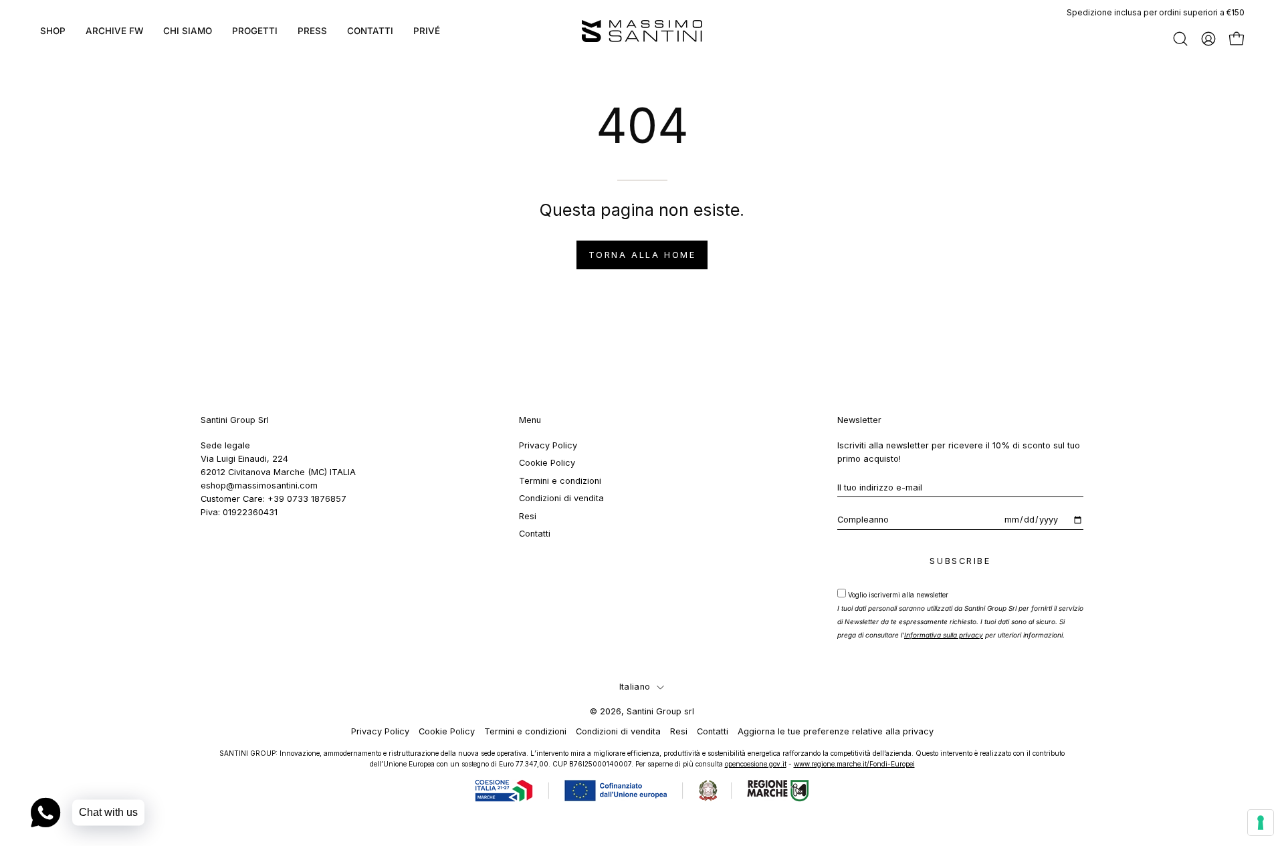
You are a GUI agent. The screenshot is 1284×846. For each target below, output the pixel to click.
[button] (255, 31)
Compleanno (863, 520)
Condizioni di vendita (561, 498)
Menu (530, 420)
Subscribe (960, 561)
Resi (527, 516)
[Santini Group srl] (642, 31)
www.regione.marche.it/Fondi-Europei (854, 764)
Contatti (534, 534)
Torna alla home (642, 255)
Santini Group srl (660, 711)
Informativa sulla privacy (943, 635)
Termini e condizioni (560, 481)
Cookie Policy (547, 463)
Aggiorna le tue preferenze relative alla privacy (836, 731)
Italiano (634, 687)
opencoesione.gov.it (755, 764)
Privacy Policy (548, 445)
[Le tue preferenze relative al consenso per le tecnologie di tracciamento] (1260, 822)
